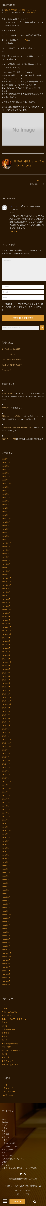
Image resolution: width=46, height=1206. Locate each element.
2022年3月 (6, 571)
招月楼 (4, 1026)
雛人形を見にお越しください (12, 365)
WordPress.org (7, 1095)
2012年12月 (7, 739)
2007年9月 (6, 960)
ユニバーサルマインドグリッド (15, 1019)
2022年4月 (6, 568)
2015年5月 (6, 648)
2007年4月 (6, 978)
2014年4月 (6, 683)
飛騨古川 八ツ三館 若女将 (29, 439)
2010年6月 (6, 845)
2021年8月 (6, 592)
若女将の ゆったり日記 (12, 1050)
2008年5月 (6, 932)
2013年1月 (6, 736)
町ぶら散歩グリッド (10, 1043)
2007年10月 (7, 957)
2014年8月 (6, 669)
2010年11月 (7, 827)
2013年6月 (6, 718)
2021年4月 (6, 606)
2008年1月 (6, 946)
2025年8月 (6, 466)
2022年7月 (6, 557)
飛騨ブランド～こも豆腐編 (11, 416)
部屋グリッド (7, 1061)
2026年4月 (6, 459)
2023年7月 (6, 529)
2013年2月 (6, 732)
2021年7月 (6, 596)
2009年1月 (6, 904)
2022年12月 (7, 543)
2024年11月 (7, 480)
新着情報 (5, 1033)
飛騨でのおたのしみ (10, 1064)
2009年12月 (7, 866)
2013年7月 (6, 715)
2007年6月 (6, 971)
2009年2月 (6, 901)
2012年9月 (6, 750)
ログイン (5, 1085)
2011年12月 (7, 781)
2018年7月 (6, 620)
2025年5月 (6, 470)
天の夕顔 (5, 408)
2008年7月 (6, 925)
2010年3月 (6, 855)
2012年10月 (7, 746)
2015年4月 (6, 652)
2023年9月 (6, 522)
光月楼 (4, 1022)
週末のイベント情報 (9, 439)
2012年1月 (6, 778)
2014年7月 (6, 673)
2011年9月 (6, 792)
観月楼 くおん (7, 393)
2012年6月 (6, 760)
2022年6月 (6, 561)
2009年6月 (6, 887)
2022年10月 (7, 547)
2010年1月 (6, 862)
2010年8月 (6, 837)
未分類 (4, 1036)
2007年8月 (6, 964)
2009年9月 (6, 876)
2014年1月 (6, 694)
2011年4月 (6, 809)
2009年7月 (6, 883)
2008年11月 (7, 911)
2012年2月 (6, 774)
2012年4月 (6, 767)
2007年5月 (6, 974)
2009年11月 (7, 869)
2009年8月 (6, 880)
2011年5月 (6, 806)
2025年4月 (6, 473)
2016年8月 (6, 624)
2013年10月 (7, 704)
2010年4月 (6, 852)
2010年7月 (6, 841)
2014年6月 (6, 676)
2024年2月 (6, 505)
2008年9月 (6, 918)
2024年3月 (6, 501)
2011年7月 (6, 799)
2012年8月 (6, 753)
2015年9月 (6, 638)
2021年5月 (6, 603)
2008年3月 (6, 939)
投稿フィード (7, 1088)
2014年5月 (6, 680)
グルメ (4, 1008)
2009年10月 (7, 873)
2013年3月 (6, 729)
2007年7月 (6, 967)
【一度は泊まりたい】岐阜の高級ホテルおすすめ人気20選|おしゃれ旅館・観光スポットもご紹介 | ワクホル (23, 396)
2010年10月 (7, 831)
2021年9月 (6, 589)
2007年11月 (7, 953)
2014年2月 (6, 690)
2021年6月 (6, 599)
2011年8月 (6, 795)
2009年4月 (6, 894)
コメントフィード (9, 1092)
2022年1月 (6, 575)
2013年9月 (6, 708)
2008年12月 (7, 908)
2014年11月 (7, 662)
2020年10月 (7, 610)
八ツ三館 (24, 40)
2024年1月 (6, 508)
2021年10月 (7, 585)
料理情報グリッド (9, 1029)
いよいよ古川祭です (9, 354)
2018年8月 (6, 617)
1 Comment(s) (30, 12)
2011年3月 (6, 813)
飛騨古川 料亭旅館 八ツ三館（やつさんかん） (20, 10)
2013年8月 (6, 711)
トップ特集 (6, 1015)
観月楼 (4, 1054)
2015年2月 (6, 659)
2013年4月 (6, 725)
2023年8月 (6, 526)
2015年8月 (6, 641)
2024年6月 (6, 491)
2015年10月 (7, 634)
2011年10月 (7, 788)
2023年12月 (7, 512)
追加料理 (5, 1057)
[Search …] (34, 1202)
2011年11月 (7, 785)
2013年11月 (7, 701)
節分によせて (6, 370)
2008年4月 (6, 936)
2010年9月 (6, 834)
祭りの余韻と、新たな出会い (12, 349)
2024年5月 (6, 494)
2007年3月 (6, 981)
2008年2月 (6, 943)
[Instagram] (25, 1174)
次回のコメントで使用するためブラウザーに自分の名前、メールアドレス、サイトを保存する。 (22, 307)
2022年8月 (6, 554)
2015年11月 (7, 631)
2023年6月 (6, 533)
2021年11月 (7, 582)
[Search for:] (20, 328)
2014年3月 (6, 687)
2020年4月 (6, 613)
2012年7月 (6, 757)
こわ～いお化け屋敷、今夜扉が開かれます (16, 427)
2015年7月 (6, 645)
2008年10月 (7, 915)
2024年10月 (7, 483)
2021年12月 (7, 578)
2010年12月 (7, 824)
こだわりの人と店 (9, 1012)
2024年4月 (6, 498)
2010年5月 (6, 848)
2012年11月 (7, 743)
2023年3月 (6, 536)
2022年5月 (6, 564)
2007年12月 (7, 950)
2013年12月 (7, 697)
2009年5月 (6, 890)
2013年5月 (6, 722)
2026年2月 (6, 462)
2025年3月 (6, 476)
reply (15, 231)
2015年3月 (6, 655)
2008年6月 (6, 929)
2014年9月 (6, 666)
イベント (6, 12)
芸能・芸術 (6, 1047)
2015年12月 (7, 627)
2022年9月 (6, 550)
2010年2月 (6, 859)
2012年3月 (6, 771)
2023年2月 (6, 540)
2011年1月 (6, 820)
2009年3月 (6, 897)
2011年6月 (6, 803)
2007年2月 (6, 985)
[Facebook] (21, 1174)
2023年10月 (7, 519)
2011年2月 (6, 816)
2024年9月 (6, 487)
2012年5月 (6, 764)
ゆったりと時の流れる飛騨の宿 (13, 359)
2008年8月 (6, 922)
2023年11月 (7, 515)
